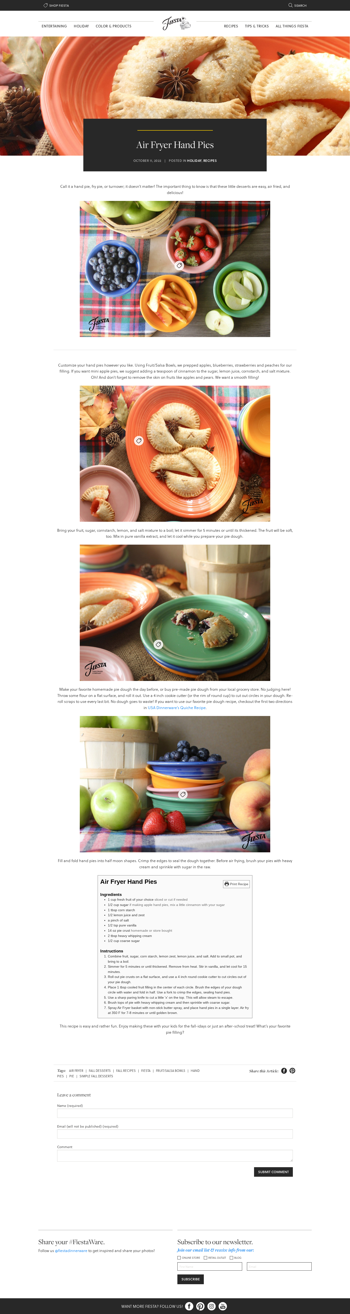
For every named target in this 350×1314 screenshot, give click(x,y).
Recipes (231, 26)
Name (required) (70, 1105)
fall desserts (100, 1070)
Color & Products (113, 26)
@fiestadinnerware (71, 1250)
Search (297, 5)
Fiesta (145, 1070)
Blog (237, 1258)
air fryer (76, 1070)
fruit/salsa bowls (170, 1070)
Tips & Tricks (257, 26)
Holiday (81, 26)
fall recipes (126, 1070)
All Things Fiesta (292, 26)
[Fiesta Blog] (175, 23)
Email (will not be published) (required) (87, 1126)
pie (71, 1076)
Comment (64, 1146)
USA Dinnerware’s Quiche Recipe (176, 707)
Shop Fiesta (56, 5)
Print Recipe (238, 884)
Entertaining (54, 26)
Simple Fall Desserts (96, 1076)
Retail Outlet (217, 1258)
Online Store (191, 1258)
